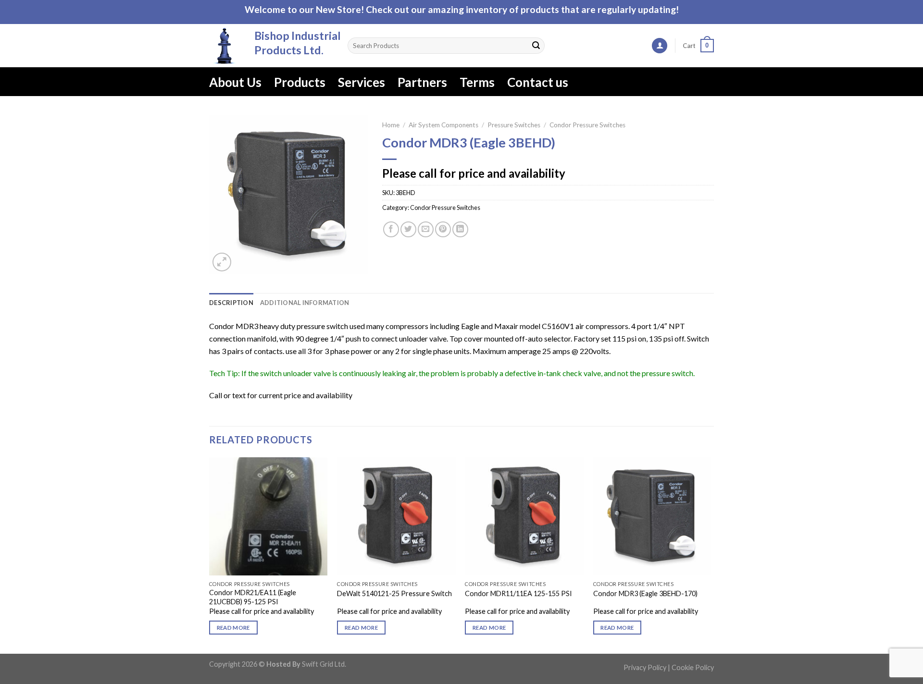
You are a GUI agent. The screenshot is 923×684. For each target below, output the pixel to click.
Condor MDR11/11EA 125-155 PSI (518, 593)
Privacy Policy (645, 667)
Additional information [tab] (304, 302)
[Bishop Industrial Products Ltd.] (224, 45)
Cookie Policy (693, 667)
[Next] (711, 554)
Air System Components (443, 125)
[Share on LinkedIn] (460, 229)
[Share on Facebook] (391, 229)
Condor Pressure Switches (587, 125)
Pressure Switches (513, 125)
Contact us (537, 82)
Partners (422, 82)
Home (390, 125)
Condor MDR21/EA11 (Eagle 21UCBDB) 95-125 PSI (252, 597)
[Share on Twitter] (408, 229)
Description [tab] (231, 302)
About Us (235, 82)
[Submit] (536, 45)
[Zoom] (221, 262)
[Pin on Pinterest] (443, 229)
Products (299, 82)
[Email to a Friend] (426, 229)
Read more (233, 627)
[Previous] (209, 554)
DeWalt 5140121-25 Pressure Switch (394, 593)
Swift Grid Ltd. (323, 664)
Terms (477, 82)
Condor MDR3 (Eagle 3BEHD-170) (645, 593)
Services (361, 82)
